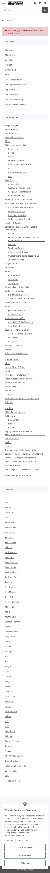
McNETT (8, 612)
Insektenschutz (12, 438)
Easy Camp (10, 636)
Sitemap (8, 60)
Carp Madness (11, 572)
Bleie (7, 141)
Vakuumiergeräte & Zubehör (18, 475)
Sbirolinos (9, 390)
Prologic (8, 651)
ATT (6, 721)
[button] (35, 3)
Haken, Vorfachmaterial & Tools (19, 207)
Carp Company (11, 562)
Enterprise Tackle (16, 160)
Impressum (9, 840)
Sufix (7, 517)
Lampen (11, 244)
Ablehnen (25, 863)
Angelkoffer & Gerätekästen (20, 322)
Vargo (7, 681)
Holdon (8, 646)
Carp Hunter (10, 567)
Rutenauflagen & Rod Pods (17, 287)
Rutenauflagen (11, 386)
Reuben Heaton (12, 741)
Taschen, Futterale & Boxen (17, 330)
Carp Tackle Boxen (16, 326)
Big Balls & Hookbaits (17, 172)
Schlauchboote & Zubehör (16, 302)
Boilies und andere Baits (16, 145)
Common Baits (11, 631)
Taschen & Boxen (16, 248)
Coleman (9, 736)
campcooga (10, 696)
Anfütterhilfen (11, 129)
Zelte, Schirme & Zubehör (16, 353)
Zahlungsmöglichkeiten (15, 84)
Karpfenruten (14, 275)
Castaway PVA (11, 577)
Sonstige (9, 512)
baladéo (8, 547)
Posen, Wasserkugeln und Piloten (20, 378)
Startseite (9, 50)
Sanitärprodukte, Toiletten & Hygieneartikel (24, 454)
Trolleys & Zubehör (13, 345)
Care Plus (9, 557)
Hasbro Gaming (12, 602)
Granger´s (9, 691)
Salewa (8, 686)
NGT (7, 671)
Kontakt (8, 65)
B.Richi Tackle (11, 771)
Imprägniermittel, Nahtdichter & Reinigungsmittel (19, 433)
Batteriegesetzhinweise (15, 104)
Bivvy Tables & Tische (14, 137)
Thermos (9, 701)
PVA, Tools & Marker (17, 215)
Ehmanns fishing (12, 621)
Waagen (8, 349)
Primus (8, 706)
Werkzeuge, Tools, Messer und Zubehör (22, 469)
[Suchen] (45, 10)
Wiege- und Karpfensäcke (19, 191)
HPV (7, 726)
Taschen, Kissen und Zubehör (21, 298)
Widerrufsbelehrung (14, 99)
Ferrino (11, 423)
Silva (7, 661)
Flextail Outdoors (12, 781)
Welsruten (12, 279)
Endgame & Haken (16, 211)
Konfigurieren (25, 855)
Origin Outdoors (12, 761)
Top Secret (10, 532)
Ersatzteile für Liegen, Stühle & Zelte (21, 203)
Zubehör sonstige (16, 259)
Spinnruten (13, 283)
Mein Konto (10, 55)
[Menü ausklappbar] (3, 1)
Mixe (10, 168)
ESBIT (7, 641)
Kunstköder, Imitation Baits (20, 164)
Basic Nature (11, 552)
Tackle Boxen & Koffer (15, 318)
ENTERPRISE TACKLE (14, 756)
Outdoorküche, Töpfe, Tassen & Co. (23, 256)
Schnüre (9, 306)
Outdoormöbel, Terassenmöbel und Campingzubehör (24, 239)
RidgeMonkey (11, 711)
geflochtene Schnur (17, 310)
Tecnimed (9, 522)
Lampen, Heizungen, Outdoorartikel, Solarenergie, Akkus (21, 228)
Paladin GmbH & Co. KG (15, 766)
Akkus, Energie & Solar (18, 252)
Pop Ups (12, 156)
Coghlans (9, 582)
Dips (10, 176)
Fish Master (10, 592)
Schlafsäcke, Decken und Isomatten (21, 457)
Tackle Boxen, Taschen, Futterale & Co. (22, 398)
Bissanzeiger (10, 133)
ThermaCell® (11, 527)
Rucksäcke (9, 267)
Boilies (11, 153)
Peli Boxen (12, 337)
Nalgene (9, 751)
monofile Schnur (15, 314)
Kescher (8, 371)
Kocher (11, 233)
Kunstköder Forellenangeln (17, 375)
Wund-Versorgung (16, 195)
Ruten (7, 271)
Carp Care (9, 180)
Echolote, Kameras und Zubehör (19, 199)
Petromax (9, 507)
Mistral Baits (10, 616)
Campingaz (10, 731)
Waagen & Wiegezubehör (19, 188)
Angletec (9, 537)
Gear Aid (9, 597)
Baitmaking (13, 149)
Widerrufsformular (13, 79)
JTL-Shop (29, 869)
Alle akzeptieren (25, 847)
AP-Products (10, 542)
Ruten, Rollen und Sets (15, 382)
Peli (6, 502)
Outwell (8, 676)
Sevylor (8, 666)
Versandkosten (11, 94)
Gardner (12, 427)
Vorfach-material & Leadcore (21, 219)
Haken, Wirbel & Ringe (15, 367)
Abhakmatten (14, 184)
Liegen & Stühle (12, 263)
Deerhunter (13, 420)
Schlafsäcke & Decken (14, 291)
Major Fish (9, 607)
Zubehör (9, 402)
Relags (11, 341)
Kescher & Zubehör (13, 223)
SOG (7, 656)
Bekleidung (10, 416)
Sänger (8, 776)
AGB (7, 74)
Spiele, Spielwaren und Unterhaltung (21, 461)
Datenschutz (22, 840)
